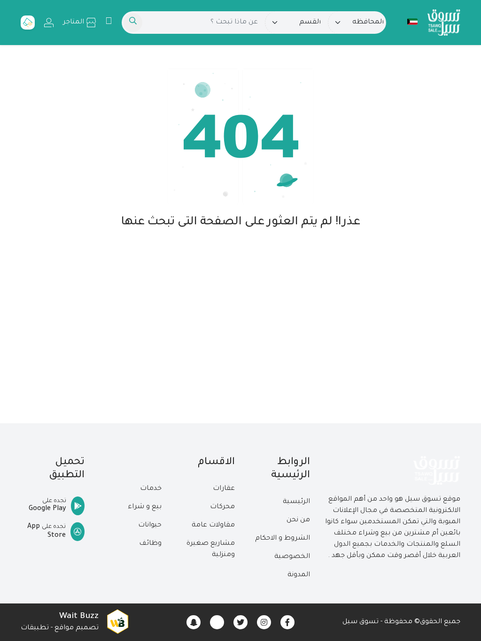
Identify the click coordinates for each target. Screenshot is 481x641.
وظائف (150, 544)
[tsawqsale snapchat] (193, 622)
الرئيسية (296, 502)
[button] (407, 21)
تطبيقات (35, 628)
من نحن (298, 520)
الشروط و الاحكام (282, 538)
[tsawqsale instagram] (264, 622)
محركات (222, 507)
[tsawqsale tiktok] (217, 622)
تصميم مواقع (76, 628)
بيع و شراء (145, 507)
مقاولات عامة (213, 525)
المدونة (298, 575)
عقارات (224, 489)
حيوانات (150, 525)
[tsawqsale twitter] (240, 622)
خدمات (151, 489)
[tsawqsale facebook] (287, 622)
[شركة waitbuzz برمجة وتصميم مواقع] (117, 622)
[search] (133, 22)
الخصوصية (292, 557)
